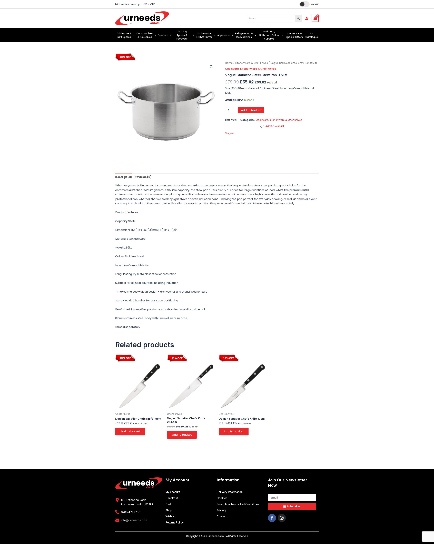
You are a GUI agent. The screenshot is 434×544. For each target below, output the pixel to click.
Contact (222, 516)
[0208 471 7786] (117, 512)
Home (229, 63)
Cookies (222, 498)
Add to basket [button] (130, 431)
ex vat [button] (315, 4)
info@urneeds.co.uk (134, 520)
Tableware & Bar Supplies (123, 35)
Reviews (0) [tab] (143, 177)
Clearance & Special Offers (294, 35)
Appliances (223, 35)
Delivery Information (230, 492)
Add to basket (251, 110)
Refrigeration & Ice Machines (244, 35)
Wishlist (170, 516)
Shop (168, 510)
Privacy (221, 510)
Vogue (229, 133)
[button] (133, 35)
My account (172, 492)
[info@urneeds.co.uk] (117, 520)
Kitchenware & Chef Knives (204, 35)
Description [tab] (123, 177)
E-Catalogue (311, 35)
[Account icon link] (306, 18)
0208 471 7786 (130, 512)
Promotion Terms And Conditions (238, 504)
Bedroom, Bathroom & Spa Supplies (269, 35)
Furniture (163, 35)
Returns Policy (174, 522)
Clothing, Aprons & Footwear (182, 35)
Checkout (171, 498)
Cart (168, 504)
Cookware (232, 69)
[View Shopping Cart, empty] (315, 18)
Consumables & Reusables (144, 35)
